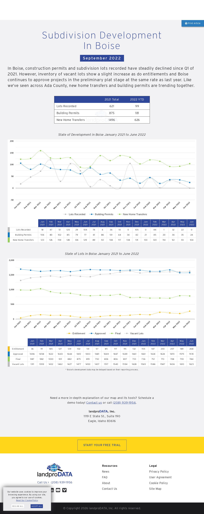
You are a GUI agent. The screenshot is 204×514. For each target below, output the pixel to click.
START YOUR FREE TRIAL (102, 445)
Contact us (94, 402)
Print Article (193, 23)
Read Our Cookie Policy (27, 500)
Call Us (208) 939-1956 (54, 482)
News (105, 471)
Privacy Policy (159, 471)
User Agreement (160, 477)
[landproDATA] (55, 476)
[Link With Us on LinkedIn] (52, 490)
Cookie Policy (158, 483)
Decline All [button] (17, 506)
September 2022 (102, 58)
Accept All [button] (37, 506)
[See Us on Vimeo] (64, 490)
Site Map (155, 488)
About (106, 483)
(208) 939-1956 (124, 402)
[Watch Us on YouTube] (58, 490)
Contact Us (109, 488)
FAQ (105, 477)
